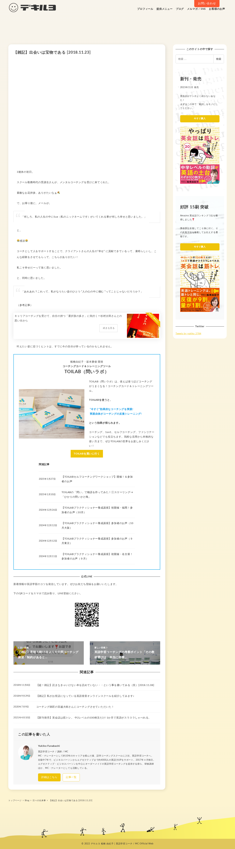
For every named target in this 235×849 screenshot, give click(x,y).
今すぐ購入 (200, 118)
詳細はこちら (49, 777)
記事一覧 (71, 777)
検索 (218, 59)
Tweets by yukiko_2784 (188, 334)
